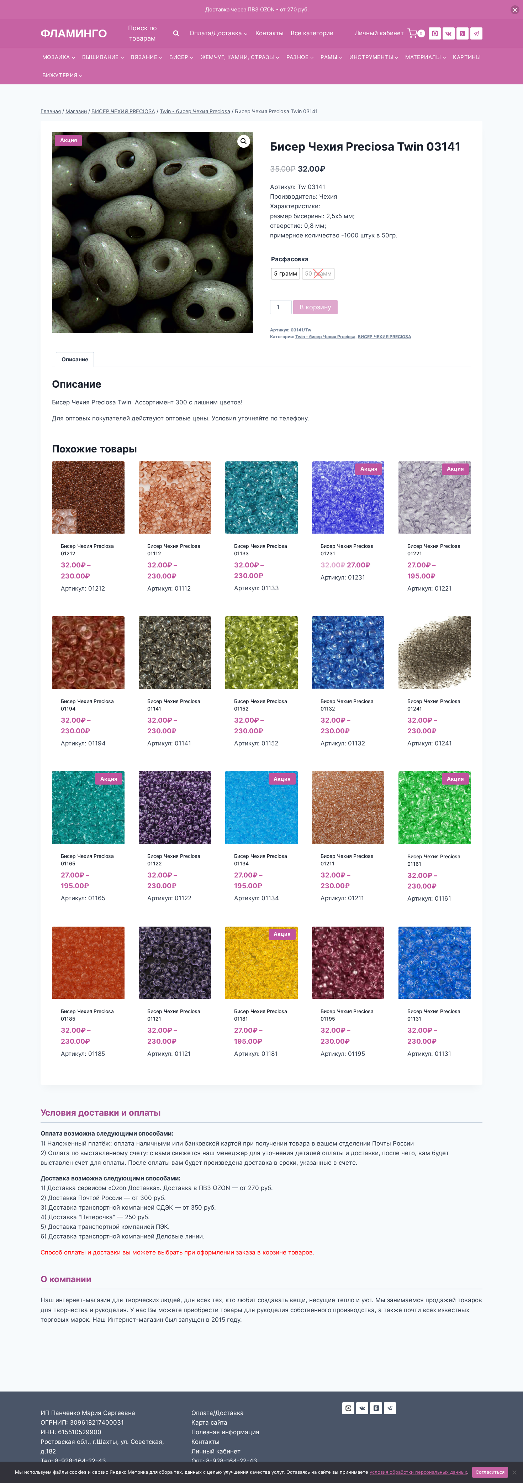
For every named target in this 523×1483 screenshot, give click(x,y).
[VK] (449, 33)
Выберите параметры (337, 593)
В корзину (315, 307)
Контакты (269, 33)
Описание (75, 359)
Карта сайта (209, 1422)
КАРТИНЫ (467, 57)
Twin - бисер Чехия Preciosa (325, 336)
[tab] (75, 359)
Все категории (312, 33)
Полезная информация (225, 1432)
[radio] (285, 273)
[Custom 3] (348, 1408)
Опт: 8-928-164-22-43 (224, 1460)
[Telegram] (476, 33)
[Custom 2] (435, 33)
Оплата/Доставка (217, 1412)
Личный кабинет (216, 1451)
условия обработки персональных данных (418, 1472)
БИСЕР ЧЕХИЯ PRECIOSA (384, 336)
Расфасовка (289, 259)
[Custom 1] (462, 33)
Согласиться (490, 1472)
